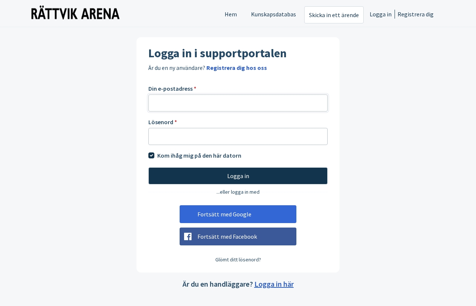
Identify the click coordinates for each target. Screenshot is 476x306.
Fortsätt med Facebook (227, 236)
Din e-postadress (172, 88)
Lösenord (162, 122)
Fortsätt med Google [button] (224, 214)
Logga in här (274, 284)
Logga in (381, 14)
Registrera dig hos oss (236, 67)
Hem (231, 14)
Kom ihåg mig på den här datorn (199, 155)
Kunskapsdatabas (273, 14)
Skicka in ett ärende (334, 15)
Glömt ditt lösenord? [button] (238, 259)
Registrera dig (416, 14)
